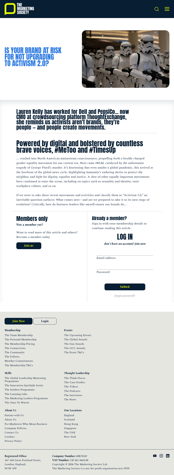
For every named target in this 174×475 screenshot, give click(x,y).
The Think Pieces (74, 378)
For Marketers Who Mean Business (26, 424)
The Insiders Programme (20, 390)
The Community (15, 352)
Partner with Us (14, 415)
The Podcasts (72, 391)
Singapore (70, 428)
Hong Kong (71, 424)
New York (70, 437)
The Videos (71, 387)
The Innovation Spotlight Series (24, 385)
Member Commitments (19, 361)
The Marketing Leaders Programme (26, 398)
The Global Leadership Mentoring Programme (25, 379)
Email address (106, 258)
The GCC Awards (74, 348)
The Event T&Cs (74, 352)
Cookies (10, 437)
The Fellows (12, 357)
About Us (10, 420)
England (69, 415)
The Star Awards (74, 344)
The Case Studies (74, 382)
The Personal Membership (21, 339)
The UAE (69, 432)
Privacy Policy (13, 441)
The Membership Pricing (20, 344)
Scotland (69, 420)
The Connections (15, 348)
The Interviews (73, 395)
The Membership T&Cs (19, 365)
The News (70, 399)
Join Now (18, 321)
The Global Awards (75, 339)
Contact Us (12, 432)
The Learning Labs (16, 394)
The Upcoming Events (77, 335)
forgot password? (125, 295)
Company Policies (16, 428)
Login (45, 321)
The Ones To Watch (17, 403)
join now (140, 243)
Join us (28, 245)
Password (103, 272)
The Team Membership (19, 335)
